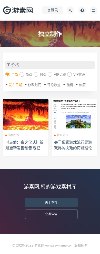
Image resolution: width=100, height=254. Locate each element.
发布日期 (15, 85)
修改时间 (34, 85)
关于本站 (51, 202)
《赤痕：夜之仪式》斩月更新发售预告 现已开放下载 (24, 148)
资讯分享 (14, 135)
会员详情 (51, 214)
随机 (69, 85)
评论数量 (54, 85)
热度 (82, 85)
